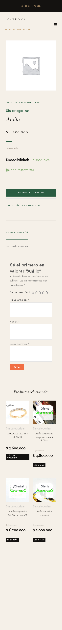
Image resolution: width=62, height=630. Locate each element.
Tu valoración (19, 300)
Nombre (15, 321)
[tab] (17, 233)
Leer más (39, 465)
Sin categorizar (24, 102)
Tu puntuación (20, 292)
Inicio (9, 102)
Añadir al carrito (31, 192)
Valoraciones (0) (17, 232)
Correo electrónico (19, 344)
